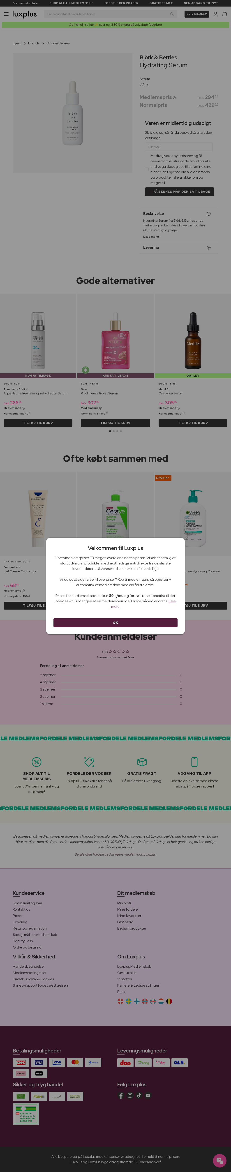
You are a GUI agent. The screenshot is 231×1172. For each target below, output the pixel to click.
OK (115, 623)
